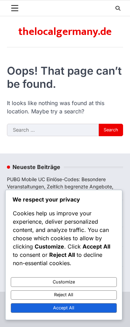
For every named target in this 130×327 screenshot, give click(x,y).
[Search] (118, 8)
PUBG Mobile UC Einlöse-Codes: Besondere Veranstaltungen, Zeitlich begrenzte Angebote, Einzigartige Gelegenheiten (60, 186)
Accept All (63, 307)
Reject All (63, 294)
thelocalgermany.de (65, 32)
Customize (64, 281)
